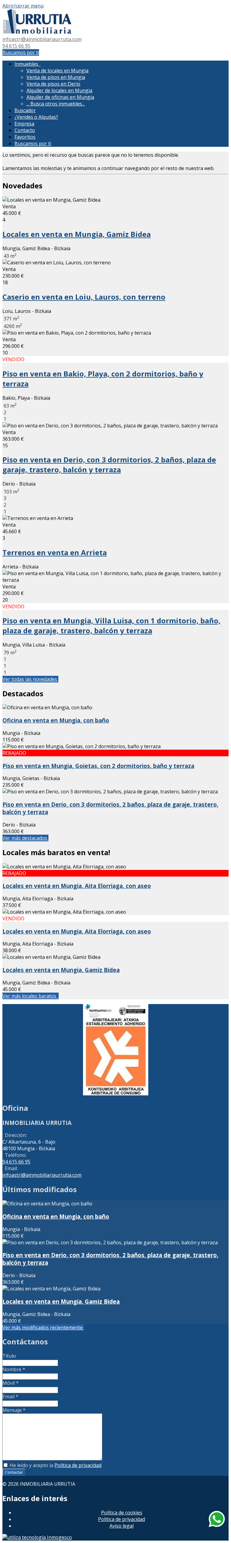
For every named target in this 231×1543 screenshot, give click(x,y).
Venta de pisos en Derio (53, 83)
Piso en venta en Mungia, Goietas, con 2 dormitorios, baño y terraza (98, 766)
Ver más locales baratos (30, 996)
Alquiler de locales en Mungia (59, 90)
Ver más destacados (25, 838)
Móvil (10, 1383)
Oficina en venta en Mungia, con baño (55, 720)
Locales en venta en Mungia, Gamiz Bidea (76, 234)
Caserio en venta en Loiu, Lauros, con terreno (83, 297)
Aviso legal (121, 1526)
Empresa (24, 123)
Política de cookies (121, 1512)
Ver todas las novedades (30, 679)
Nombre (13, 1369)
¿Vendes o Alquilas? (36, 117)
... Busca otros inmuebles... (55, 103)
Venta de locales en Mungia (57, 70)
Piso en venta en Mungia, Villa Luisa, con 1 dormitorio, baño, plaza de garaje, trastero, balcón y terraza (111, 625)
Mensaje (14, 1410)
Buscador (25, 110)
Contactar (14, 1472)
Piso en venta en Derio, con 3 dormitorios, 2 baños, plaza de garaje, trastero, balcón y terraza (109, 464)
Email (10, 1396)
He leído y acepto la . (55, 1465)
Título (9, 1355)
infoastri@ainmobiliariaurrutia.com (42, 39)
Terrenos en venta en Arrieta (54, 552)
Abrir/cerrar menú (23, 5)
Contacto (24, 130)
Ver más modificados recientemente (43, 1327)
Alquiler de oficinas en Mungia (60, 97)
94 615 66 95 (16, 46)
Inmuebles (27, 64)
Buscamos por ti (20, 52)
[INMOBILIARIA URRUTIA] (37, 32)
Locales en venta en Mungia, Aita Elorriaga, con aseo (76, 886)
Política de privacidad (77, 1465)
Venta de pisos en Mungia (55, 77)
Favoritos (24, 137)
